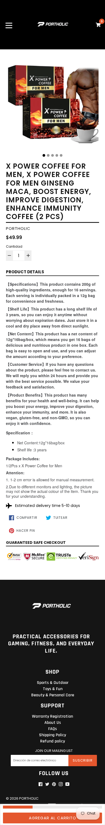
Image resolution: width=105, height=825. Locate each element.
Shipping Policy (52, 735)
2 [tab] (48, 155)
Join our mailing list (54, 751)
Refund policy (52, 741)
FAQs (52, 729)
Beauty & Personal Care (52, 695)
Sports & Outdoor (52, 683)
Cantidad (14, 246)
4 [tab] (56, 155)
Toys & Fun (52, 689)
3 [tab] (52, 155)
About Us (52, 722)
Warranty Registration (52, 716)
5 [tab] (61, 155)
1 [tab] (44, 155)
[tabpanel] (52, 103)
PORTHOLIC (28, 798)
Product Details (25, 272)
